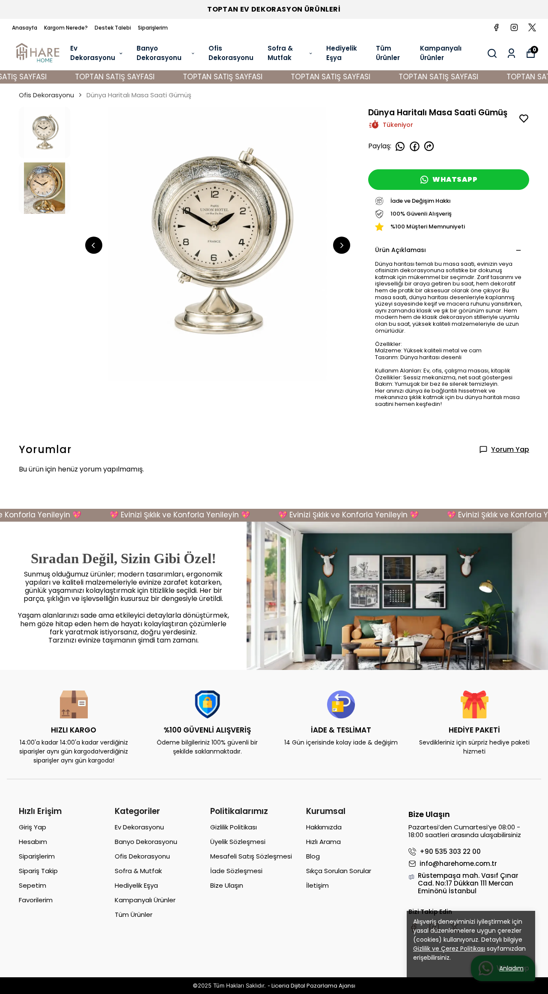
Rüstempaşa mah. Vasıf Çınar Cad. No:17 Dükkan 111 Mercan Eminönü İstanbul (468, 883)
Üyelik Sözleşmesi (237, 841)
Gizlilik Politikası (233, 827)
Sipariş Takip (38, 870)
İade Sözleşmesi (236, 870)
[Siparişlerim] (511, 53)
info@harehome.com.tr (458, 864)
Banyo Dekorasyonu (159, 53)
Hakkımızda (324, 827)
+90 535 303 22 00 (450, 852)
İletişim (317, 885)
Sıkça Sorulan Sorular (338, 870)
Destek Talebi (113, 27)
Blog (313, 856)
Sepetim (32, 885)
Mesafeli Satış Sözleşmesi (251, 856)
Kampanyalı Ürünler (441, 53)
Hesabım (33, 841)
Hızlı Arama (323, 841)
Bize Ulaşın (226, 885)
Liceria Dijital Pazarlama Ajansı (313, 986)
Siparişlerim (153, 27)
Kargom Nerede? (66, 27)
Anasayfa (24, 27)
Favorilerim (36, 899)
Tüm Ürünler (388, 53)
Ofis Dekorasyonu (230, 53)
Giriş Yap (32, 827)
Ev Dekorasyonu (92, 53)
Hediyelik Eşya (341, 53)
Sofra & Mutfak (280, 53)
